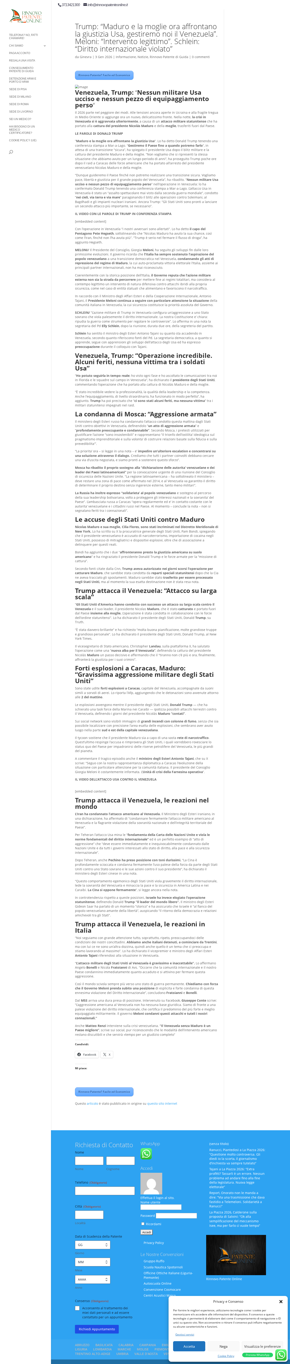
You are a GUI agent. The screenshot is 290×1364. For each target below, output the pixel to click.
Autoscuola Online (158, 1283)
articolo (92, 1103)
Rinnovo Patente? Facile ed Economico (104, 75)
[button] (281, 1301)
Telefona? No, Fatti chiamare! (23, 36)
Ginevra (86, 57)
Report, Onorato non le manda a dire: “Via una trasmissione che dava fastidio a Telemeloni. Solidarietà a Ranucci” (237, 1199)
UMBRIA (122, 1354)
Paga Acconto (19, 53)
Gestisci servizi (184, 1334)
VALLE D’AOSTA (146, 1354)
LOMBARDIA (102, 1349)
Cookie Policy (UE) (22, 140)
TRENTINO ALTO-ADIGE (92, 1354)
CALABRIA (125, 1345)
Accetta (189, 1346)
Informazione (126, 57)
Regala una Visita (22, 60)
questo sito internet (162, 1103)
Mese (78, 1270)
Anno (78, 1288)
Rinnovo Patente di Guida (169, 57)
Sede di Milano (20, 96)
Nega (223, 1346)
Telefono (91, 1182)
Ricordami (153, 1224)
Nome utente (150, 1202)
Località (80, 1223)
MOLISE (143, 1349)
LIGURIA (81, 1349)
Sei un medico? (20, 119)
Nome (79, 1169)
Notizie (143, 57)
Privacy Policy (154, 1243)
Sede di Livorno (21, 111)
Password (147, 1215)
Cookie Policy (226, 1356)
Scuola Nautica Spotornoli (163, 1267)
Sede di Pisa (18, 89)
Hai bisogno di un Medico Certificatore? (22, 130)
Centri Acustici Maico (160, 1295)
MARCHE (124, 1349)
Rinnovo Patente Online (224, 1279)
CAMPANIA (147, 1345)
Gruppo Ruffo (154, 1261)
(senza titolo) (219, 1144)
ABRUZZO (82, 1345)
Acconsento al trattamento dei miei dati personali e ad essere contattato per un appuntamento (107, 1312)
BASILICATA (104, 1345)
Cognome (112, 1169)
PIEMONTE (163, 1349)
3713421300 (71, 5)
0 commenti (201, 57)
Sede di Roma (19, 104)
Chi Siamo (16, 45)
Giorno (79, 1253)
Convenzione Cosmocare (162, 1289)
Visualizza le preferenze (262, 1346)
